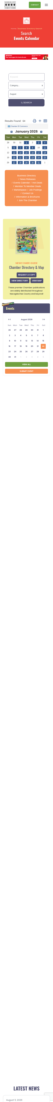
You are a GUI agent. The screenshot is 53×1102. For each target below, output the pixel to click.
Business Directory (26, 175)
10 (15, 341)
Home (13, 28)
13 (14, 153)
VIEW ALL (26, 364)
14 (20, 153)
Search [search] (27, 103)
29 (26, 163)
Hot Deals (37, 183)
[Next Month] (41, 131)
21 (20, 158)
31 (38, 163)
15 (26, 153)
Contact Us (27, 193)
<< (9, 319)
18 (45, 153)
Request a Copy (26, 274)
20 (14, 158)
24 (38, 158)
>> (43, 319)
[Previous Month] (12, 131)
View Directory (19, 280)
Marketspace (20, 190)
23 (32, 158)
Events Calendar (21, 183)
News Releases (27, 179)
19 (26, 346)
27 (14, 163)
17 (38, 153)
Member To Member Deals (28, 186)
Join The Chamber (28, 200)
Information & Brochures (28, 197)
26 (26, 351)
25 (45, 158)
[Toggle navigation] (46, 5)
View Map (37, 280)
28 (20, 163)
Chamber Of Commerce (19, 126)
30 (32, 163)
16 (32, 153)
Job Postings (35, 190)
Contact (35, 5)
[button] (34, 121)
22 (26, 158)
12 (26, 341)
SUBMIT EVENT (26, 371)
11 (45, 148)
